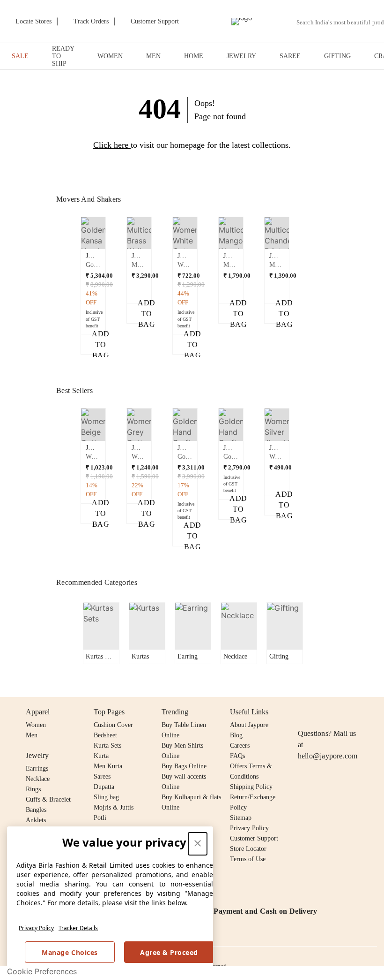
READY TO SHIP (63, 56)
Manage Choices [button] (69, 952)
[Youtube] (357, 712)
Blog (236, 735)
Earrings (37, 768)
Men (31, 735)
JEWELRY (241, 56)
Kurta (101, 755)
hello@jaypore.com (328, 756)
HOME (193, 56)
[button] (93, 286)
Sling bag (106, 797)
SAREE (290, 56)
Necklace (38, 778)
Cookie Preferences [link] (42, 971)
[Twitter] (339, 712)
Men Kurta (108, 766)
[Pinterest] (375, 712)
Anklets (36, 820)
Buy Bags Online (184, 766)
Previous (75, 252)
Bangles (36, 809)
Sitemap (240, 817)
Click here (110, 145)
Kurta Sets (107, 745)
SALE (20, 56)
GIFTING (337, 56)
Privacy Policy (36, 928)
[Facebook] (321, 712)
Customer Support (254, 838)
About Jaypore (249, 724)
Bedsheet (105, 735)
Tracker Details (78, 928)
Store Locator (248, 848)
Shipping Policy (251, 786)
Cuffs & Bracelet (48, 799)
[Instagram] (303, 712)
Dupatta (104, 786)
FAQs (237, 755)
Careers (240, 745)
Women (36, 724)
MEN (153, 56)
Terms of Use (248, 859)
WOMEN (110, 56)
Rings (33, 789)
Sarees (102, 776)
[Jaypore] (241, 21)
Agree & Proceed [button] (169, 952)
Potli (100, 817)
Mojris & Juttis (113, 807)
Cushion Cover (113, 724)
